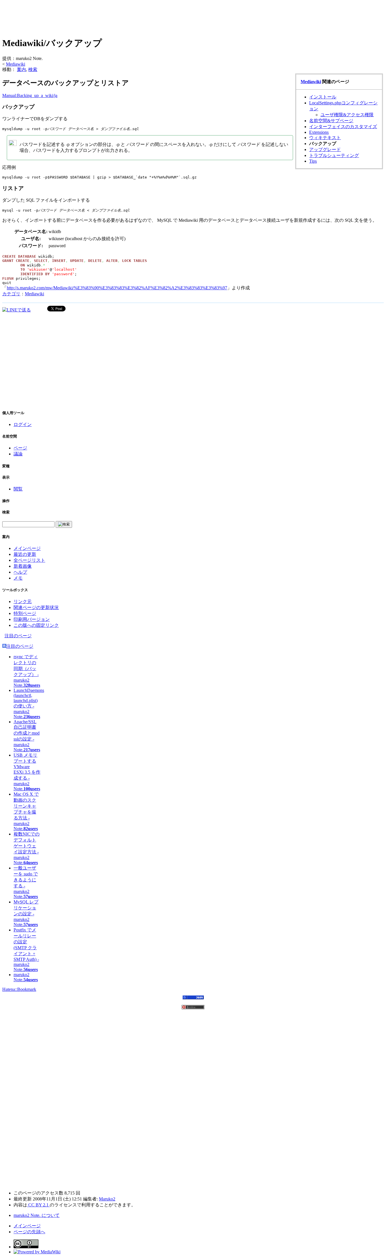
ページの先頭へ (29, 1231)
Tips (313, 161)
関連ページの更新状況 (36, 607)
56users (30, 969)
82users (30, 828)
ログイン (23, 424)
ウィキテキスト (325, 137)
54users (30, 979)
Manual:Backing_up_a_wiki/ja (29, 95)
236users (31, 716)
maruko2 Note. (21, 977)
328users (31, 685)
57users (30, 896)
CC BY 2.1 (38, 1204)
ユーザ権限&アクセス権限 (347, 114)
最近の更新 (25, 554)
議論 (18, 453)
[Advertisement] (105, 17)
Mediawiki (15, 64)
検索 (32, 69)
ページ (20, 448)
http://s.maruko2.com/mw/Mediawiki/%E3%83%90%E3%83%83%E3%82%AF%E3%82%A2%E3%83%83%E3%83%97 (117, 287)
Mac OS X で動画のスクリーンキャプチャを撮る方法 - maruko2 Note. (26, 811)
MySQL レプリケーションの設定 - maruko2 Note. (26, 913)
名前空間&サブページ (331, 120)
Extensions (319, 132)
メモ (18, 578)
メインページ (27, 548)
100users (31, 788)
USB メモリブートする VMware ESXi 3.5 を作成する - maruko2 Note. (27, 772)
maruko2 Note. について (37, 1215)
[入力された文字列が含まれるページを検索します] (64, 524)
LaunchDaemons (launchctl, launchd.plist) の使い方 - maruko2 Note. (29, 703)
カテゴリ (11, 293)
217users (31, 749)
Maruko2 (107, 1198)
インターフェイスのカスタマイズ (343, 126)
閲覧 (18, 489)
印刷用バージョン (32, 619)
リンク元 (23, 601)
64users (30, 862)
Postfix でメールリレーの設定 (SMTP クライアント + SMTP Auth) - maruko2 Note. (26, 949)
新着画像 (23, 566)
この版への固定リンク (36, 625)
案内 (21, 69)
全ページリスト (29, 560)
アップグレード (325, 149)
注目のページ (18, 635)
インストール (322, 96)
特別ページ (25, 613)
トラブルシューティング (334, 155)
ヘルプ (20, 572)
